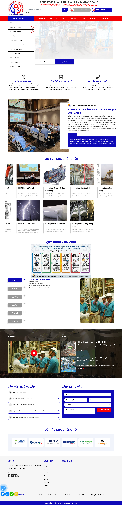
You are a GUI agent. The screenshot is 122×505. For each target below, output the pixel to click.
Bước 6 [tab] (15, 321)
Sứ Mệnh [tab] (80, 135)
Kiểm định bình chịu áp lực (45, 224)
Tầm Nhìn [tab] (72, 135)
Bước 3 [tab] (15, 297)
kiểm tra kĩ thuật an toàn (59, 13)
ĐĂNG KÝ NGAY (104, 410)
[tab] (34, 392)
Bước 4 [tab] (15, 305)
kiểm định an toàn (39, 13)
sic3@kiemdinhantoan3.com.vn (21, 472)
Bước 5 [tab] (15, 313)
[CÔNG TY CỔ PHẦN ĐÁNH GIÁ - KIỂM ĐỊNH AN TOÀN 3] (16, 8)
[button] (19, 392)
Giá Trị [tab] (89, 135)
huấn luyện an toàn (48, 13)
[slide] (74, 40)
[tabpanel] (92, 141)
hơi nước (44, 196)
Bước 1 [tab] (15, 280)
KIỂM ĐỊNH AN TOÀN (16, 188)
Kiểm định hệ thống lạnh (72, 188)
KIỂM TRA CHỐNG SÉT (17, 224)
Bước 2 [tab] (15, 288)
